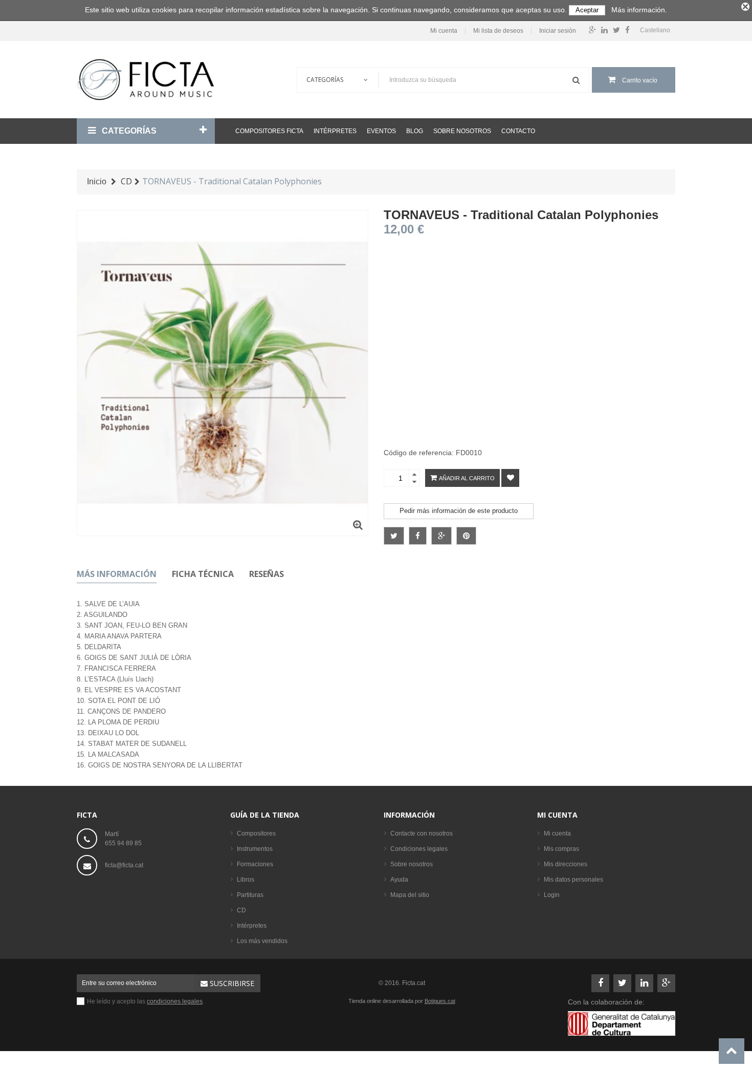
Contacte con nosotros (421, 833)
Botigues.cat (440, 1001)
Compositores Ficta (269, 131)
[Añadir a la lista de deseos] (510, 478)
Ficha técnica (203, 574)
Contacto (518, 131)
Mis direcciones (565, 864)
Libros (245, 879)
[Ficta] (146, 79)
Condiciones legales (419, 848)
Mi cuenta (443, 31)
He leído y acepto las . (145, 1001)
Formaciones (255, 864)
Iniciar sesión (557, 31)
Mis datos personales (573, 879)
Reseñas (266, 574)
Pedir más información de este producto (459, 511)
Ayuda (399, 879)
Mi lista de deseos (498, 31)
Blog (414, 131)
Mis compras (561, 848)
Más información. (639, 10)
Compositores (256, 833)
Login (552, 895)
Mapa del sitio (409, 895)
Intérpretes (335, 131)
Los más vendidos (262, 941)
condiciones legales (175, 1001)
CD (241, 910)
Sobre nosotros (462, 131)
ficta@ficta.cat (124, 865)
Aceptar (587, 10)
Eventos (381, 131)
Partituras (250, 895)
